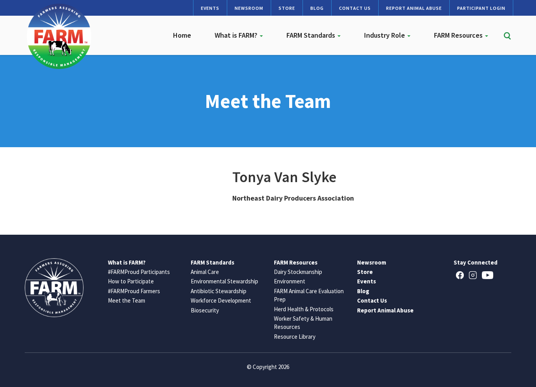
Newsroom (249, 8)
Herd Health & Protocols (304, 309)
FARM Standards (311, 35)
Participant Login (481, 8)
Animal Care (205, 272)
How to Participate (131, 281)
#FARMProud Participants (139, 272)
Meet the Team (126, 300)
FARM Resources (459, 35)
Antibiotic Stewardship (218, 291)
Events (210, 8)
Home (182, 35)
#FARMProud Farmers (134, 291)
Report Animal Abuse (414, 8)
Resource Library (294, 336)
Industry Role (385, 35)
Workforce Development (221, 300)
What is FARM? (237, 35)
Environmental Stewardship (224, 281)
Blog (317, 8)
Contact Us (355, 8)
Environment (289, 281)
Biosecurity (205, 310)
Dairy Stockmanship (298, 272)
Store (287, 8)
